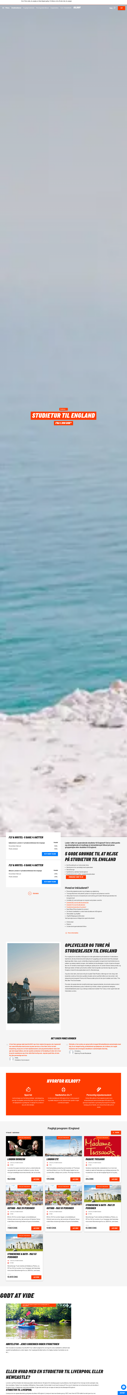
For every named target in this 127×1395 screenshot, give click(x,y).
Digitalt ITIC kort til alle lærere (75, 905)
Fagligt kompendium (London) (76, 907)
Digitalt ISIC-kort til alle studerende (77, 902)
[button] (123, 1387)
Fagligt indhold (28, 8)
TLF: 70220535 (65, 8)
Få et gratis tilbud (42, 8)
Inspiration (54, 8)
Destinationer (16, 8)
